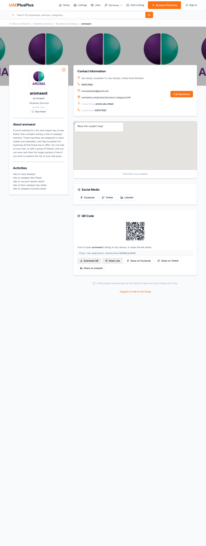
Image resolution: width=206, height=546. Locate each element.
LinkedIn (128, 197)
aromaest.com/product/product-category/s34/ (106, 97)
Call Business (181, 94)
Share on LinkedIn (93, 268)
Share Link (114, 260)
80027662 (87, 84)
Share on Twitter (170, 260)
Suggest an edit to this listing (135, 291)
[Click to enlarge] (135, 231)
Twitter (109, 197)
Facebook (89, 197)
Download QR (91, 260)
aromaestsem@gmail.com (95, 91)
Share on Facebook (140, 260)
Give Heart (40, 111)
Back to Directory (21, 23)
